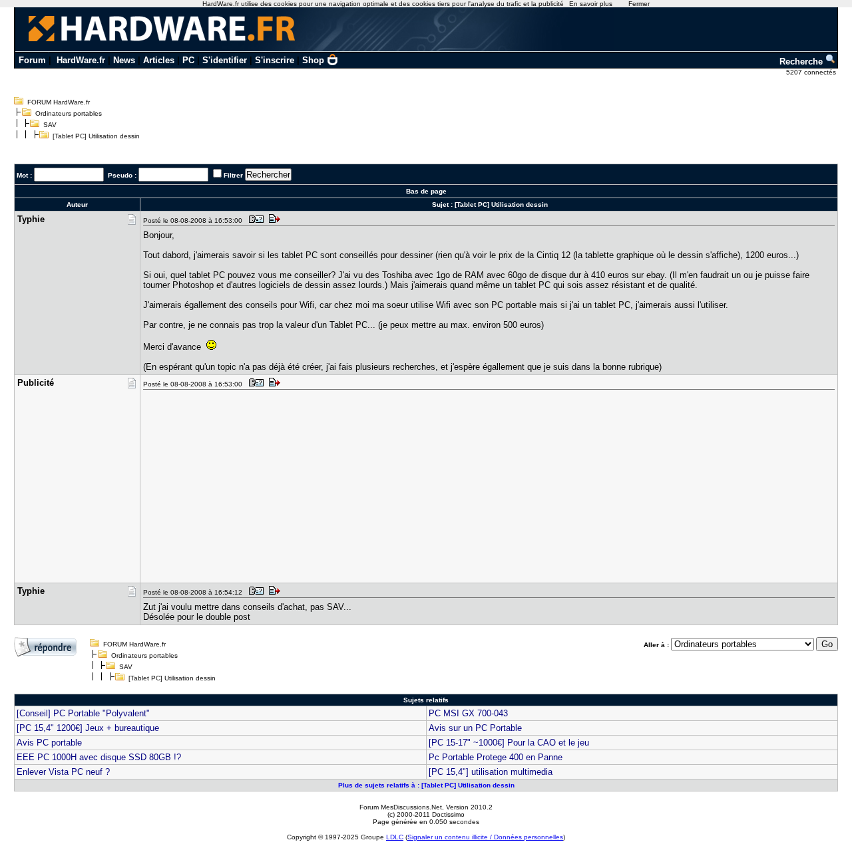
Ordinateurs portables (68, 113)
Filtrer (233, 175)
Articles (158, 60)
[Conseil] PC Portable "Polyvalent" (83, 713)
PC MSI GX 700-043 (468, 713)
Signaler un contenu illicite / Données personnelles (485, 837)
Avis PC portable (49, 743)
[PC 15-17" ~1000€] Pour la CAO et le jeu (509, 743)
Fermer (639, 3)
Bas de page (426, 191)
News (124, 60)
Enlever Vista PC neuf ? (63, 772)
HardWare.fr (81, 60)
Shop (313, 60)
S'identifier (224, 60)
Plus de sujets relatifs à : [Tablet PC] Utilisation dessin (426, 785)
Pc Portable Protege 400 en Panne (495, 757)
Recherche (802, 62)
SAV (50, 124)
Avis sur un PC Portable (475, 728)
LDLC (394, 837)
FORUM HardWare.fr (58, 102)
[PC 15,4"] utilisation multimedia (490, 772)
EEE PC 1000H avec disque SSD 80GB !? (99, 757)
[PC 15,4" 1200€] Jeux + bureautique (88, 728)
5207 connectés (812, 72)
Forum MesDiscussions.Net (400, 807)
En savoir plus (590, 3)
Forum (32, 60)
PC (188, 60)
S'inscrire (274, 60)
